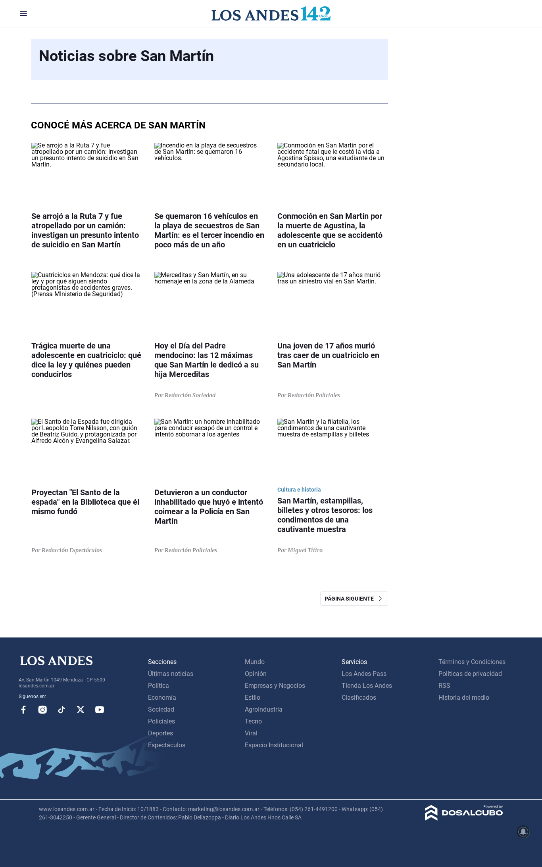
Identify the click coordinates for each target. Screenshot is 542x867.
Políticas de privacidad (470, 674)
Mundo (255, 662)
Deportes (160, 733)
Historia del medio (463, 697)
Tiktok (61, 709)
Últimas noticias (170, 674)
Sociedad (161, 709)
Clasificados (359, 697)
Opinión (256, 674)
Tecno (253, 721)
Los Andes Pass (364, 674)
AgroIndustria (264, 709)
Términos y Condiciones (471, 662)
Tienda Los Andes (367, 685)
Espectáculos (166, 745)
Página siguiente (351, 598)
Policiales (161, 721)
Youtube (99, 709)
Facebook (23, 709)
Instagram (42, 709)
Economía (162, 697)
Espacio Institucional (274, 745)
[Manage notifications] (523, 831)
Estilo (252, 697)
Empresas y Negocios (275, 685)
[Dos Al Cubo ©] (464, 818)
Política (158, 685)
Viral (251, 733)
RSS (444, 685)
